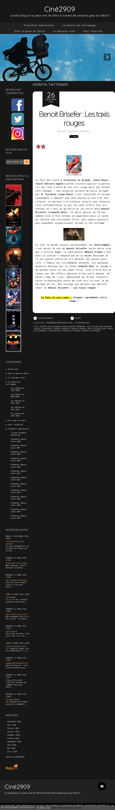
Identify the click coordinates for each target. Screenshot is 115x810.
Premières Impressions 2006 (19, 440)
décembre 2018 (13, 735)
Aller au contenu (12, 5)
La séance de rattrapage (79, 25)
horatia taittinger (90, 331)
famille (65, 326)
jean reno (47, 328)
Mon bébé (11, 597)
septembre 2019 (14, 722)
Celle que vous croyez (16, 563)
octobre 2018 (13, 739)
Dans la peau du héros (29, 31)
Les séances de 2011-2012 (17, 402)
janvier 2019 (13, 732)
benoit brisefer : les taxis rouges (86, 326)
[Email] (102, 786)
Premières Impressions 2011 (19, 472)
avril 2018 (12, 752)
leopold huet (100, 328)
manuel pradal (79, 328)
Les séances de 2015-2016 (17, 415)
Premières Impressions (39, 25)
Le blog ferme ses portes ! (15, 542)
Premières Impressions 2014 (19, 491)
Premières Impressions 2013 (19, 485)
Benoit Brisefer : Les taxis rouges (74, 118)
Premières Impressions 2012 (19, 479)
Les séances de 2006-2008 (17, 389)
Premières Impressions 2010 (19, 466)
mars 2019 (11, 725)
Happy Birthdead (14, 680)
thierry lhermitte (62, 328)
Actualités (13, 369)
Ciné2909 (59, 8)
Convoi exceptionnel (16, 646)
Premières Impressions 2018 (19, 511)
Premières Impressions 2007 (19, 447)
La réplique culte (63, 31)
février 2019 (13, 728)
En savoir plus (43, 808)
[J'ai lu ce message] (112, 805)
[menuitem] (39, 25)
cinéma (43, 326)
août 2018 (11, 745)
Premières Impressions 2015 (19, 498)
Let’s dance (11, 631)
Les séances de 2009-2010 (17, 396)
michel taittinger (71, 331)
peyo (90, 328)
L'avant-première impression (18, 434)
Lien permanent (45, 318)
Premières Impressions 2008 (19, 453)
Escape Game (12, 699)
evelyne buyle (55, 331)
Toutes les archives (15, 757)
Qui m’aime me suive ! (16, 614)
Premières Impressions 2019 (19, 517)
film (49, 326)
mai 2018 (11, 748)
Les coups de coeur (17, 421)
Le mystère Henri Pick (16, 580)
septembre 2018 (14, 742)
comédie (56, 326)
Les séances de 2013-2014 (17, 408)
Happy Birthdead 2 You (17, 663)
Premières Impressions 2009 (19, 460)
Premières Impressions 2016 (19, 504)
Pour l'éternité (93, 31)
